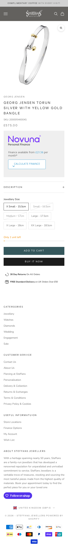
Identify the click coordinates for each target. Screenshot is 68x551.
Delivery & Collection (15, 386)
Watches (8, 320)
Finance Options (13, 428)
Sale (6, 343)
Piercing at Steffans (15, 374)
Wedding (9, 332)
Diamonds (9, 326)
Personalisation (12, 380)
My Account (10, 434)
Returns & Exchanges (16, 392)
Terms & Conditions (15, 398)
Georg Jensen (14, 96)
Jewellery (9, 314)
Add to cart (34, 250)
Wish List (9, 440)
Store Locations (12, 422)
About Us (9, 368)
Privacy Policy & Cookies (17, 404)
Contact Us (10, 362)
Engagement (11, 337)
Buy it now (34, 261)
